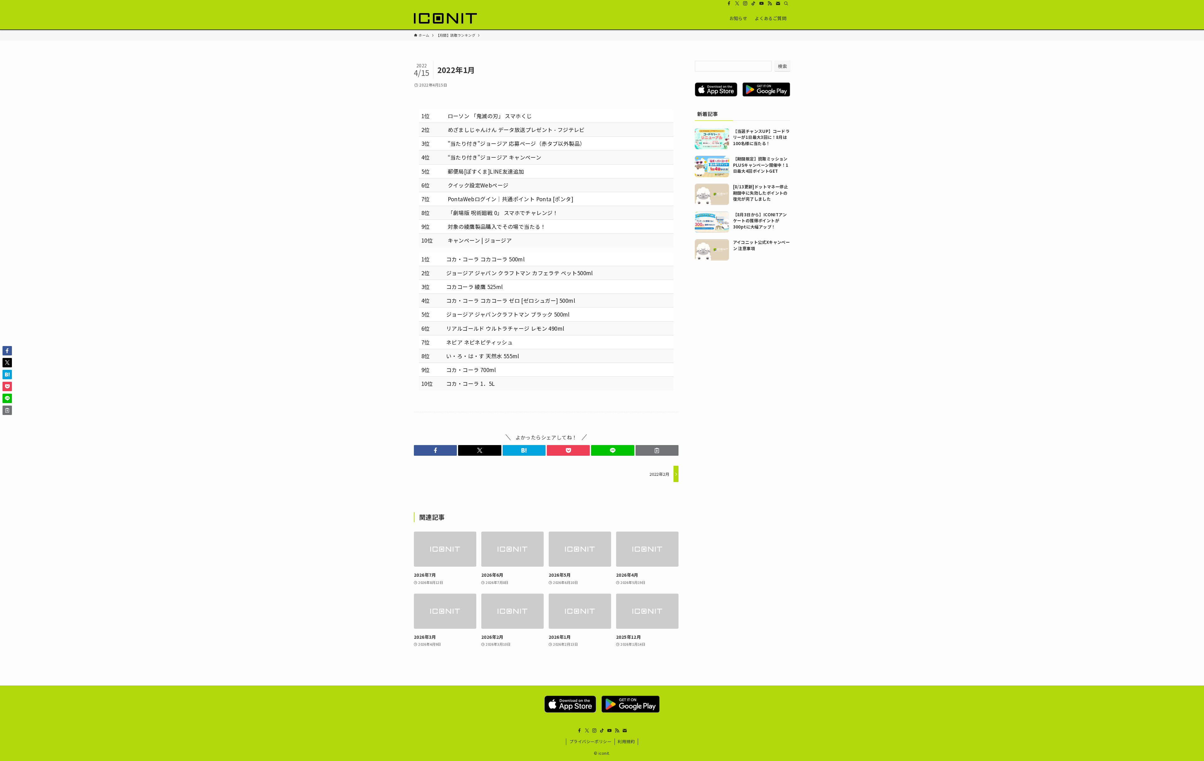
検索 (782, 66)
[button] (435, 450)
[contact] (778, 3)
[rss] (770, 3)
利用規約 (626, 741)
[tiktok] (753, 3)
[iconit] (445, 18)
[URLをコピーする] (657, 450)
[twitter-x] (737, 3)
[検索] (786, 3)
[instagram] (745, 3)
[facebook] (729, 3)
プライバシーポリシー (590, 741)
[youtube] (762, 3)
